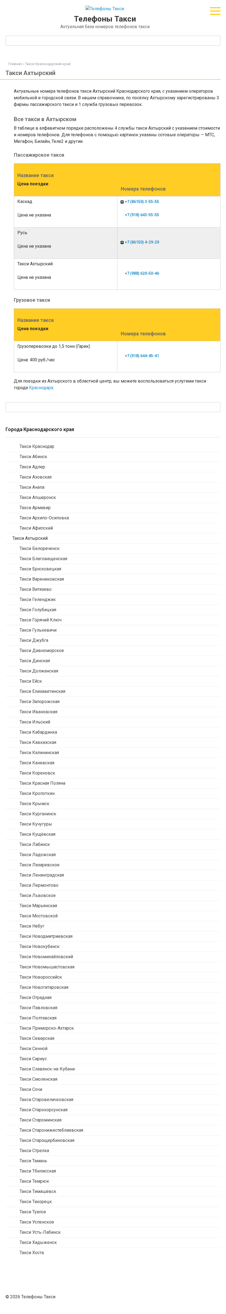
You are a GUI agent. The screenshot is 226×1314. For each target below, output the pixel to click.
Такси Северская (37, 1038)
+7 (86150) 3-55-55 (142, 201)
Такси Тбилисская (38, 1171)
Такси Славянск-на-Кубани (47, 1069)
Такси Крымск (34, 803)
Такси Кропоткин (37, 793)
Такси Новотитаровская (44, 987)
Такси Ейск (31, 681)
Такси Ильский (35, 722)
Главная (15, 64)
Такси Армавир (35, 507)
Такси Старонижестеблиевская (51, 1130)
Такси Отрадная (36, 997)
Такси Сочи (31, 1089)
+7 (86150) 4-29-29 (142, 242)
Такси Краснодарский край (48, 64)
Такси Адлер (32, 466)
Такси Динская (35, 660)
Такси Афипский (36, 528)
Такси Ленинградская (42, 875)
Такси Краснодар (37, 446)
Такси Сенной (33, 1048)
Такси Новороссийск (41, 977)
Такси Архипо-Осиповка (44, 517)
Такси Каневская (37, 762)
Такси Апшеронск (38, 497)
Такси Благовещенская (43, 558)
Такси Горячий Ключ (40, 620)
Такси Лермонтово (39, 885)
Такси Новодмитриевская (46, 936)
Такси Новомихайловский (46, 956)
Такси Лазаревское (40, 864)
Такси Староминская (40, 1120)
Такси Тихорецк (36, 1201)
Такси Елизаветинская (42, 691)
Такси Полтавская (38, 1018)
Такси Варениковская (42, 579)
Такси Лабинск (35, 844)
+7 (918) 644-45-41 (142, 356)
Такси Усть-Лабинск (40, 1232)
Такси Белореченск (40, 548)
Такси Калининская (39, 752)
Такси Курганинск (38, 813)
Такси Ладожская (38, 854)
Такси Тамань (33, 1160)
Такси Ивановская (38, 711)
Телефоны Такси (105, 18)
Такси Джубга (34, 640)
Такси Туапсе (33, 1211)
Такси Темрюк (34, 1181)
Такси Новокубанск (40, 946)
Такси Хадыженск (38, 1242)
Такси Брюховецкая (40, 568)
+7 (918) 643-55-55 (142, 215)
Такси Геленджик (38, 599)
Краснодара (41, 387)
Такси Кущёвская (37, 834)
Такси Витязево (36, 589)
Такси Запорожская (40, 701)
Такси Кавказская (38, 742)
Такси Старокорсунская (44, 1109)
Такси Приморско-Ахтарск (47, 1028)
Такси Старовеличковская (46, 1099)
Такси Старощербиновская (47, 1140)
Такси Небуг (32, 926)
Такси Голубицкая (38, 609)
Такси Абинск (33, 456)
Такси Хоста (32, 1252)
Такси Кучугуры (36, 824)
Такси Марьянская (38, 905)
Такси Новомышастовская (47, 967)
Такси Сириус (33, 1058)
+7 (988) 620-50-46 (142, 273)
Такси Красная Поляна (42, 783)
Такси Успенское (37, 1222)
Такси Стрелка (34, 1150)
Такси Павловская (38, 1007)
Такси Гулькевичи (38, 630)
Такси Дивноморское (42, 650)
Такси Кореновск (37, 773)
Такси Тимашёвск (38, 1191)
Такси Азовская (36, 477)
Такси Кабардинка (38, 732)
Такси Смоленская (38, 1079)
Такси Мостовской (39, 915)
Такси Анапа (32, 487)
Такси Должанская (39, 671)
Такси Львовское (38, 895)
